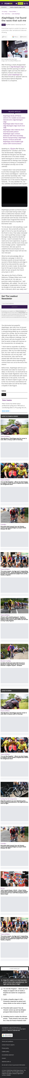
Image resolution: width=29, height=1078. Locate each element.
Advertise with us (6, 1061)
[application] (14, 195)
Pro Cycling (4, 11)
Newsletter (24, 36)
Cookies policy (5, 1051)
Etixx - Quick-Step (6, 13)
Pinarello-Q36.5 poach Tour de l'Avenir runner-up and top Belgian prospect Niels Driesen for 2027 (14, 1010)
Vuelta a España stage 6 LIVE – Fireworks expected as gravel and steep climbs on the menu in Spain (14, 1001)
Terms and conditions (7, 1041)
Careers (4, 1058)
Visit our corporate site (14, 1030)
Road (3, 394)
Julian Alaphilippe (16, 13)
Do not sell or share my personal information (13, 1065)
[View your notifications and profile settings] (16, 3)
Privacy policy (5, 1048)
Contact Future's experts (8, 1045)
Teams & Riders (12, 11)
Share (5, 36)
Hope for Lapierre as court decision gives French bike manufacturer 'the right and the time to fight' (15, 982)
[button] (27, 3)
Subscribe (20, 3)
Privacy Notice (22, 312)
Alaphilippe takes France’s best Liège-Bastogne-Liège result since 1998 (14, 126)
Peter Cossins (11, 24)
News (3, 24)
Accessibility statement (8, 1055)
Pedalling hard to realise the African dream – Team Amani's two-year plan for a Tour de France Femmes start (15, 1018)
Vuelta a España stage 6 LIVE (17, 7)
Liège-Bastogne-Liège (17, 67)
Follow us (16, 36)
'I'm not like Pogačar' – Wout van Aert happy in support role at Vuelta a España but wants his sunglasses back (15, 991)
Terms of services (20, 311)
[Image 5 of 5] (24, 49)
